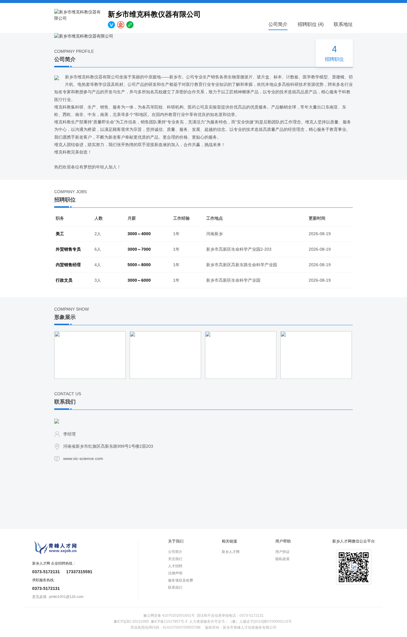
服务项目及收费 (180, 580)
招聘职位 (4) (311, 24)
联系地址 (343, 24)
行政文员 (64, 280)
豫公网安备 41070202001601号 (169, 615)
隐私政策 (282, 559)
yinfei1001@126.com (66, 597)
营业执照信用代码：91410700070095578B (166, 627)
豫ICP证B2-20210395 (131, 621)
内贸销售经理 (68, 264)
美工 (60, 233)
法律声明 (175, 573)
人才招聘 (175, 566)
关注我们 (175, 559)
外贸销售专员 (68, 249)
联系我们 (175, 587)
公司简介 (278, 24)
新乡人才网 (231, 552)
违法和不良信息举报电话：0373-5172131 (230, 615)
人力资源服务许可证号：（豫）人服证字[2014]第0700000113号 (240, 621)
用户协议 (282, 552)
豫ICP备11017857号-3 (169, 621)
